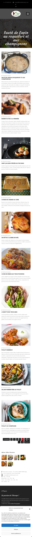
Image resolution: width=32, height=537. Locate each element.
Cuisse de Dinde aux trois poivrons (13, 274)
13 (22, 442)
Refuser (16, 529)
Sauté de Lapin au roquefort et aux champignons (13, 78)
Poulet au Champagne (8, 426)
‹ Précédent (6, 439)
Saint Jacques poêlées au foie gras (12, 163)
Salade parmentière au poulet (11, 389)
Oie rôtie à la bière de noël (10, 237)
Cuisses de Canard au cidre (10, 199)
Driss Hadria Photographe (14, 503)
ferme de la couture (7, 75)
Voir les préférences (16, 533)
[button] (30, 509)
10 (28, 439)
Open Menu (27, 13)
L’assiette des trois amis (9, 312)
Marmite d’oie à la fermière (10, 119)
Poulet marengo (7, 350)
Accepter (16, 525)
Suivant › (27, 442)
